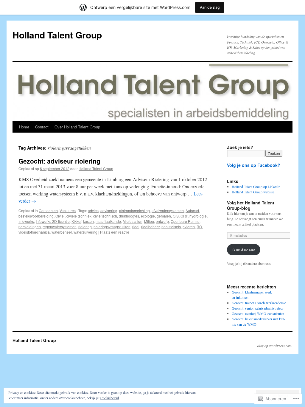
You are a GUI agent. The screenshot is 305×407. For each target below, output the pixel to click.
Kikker (76, 221)
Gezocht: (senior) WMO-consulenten (258, 313)
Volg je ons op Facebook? (253, 165)
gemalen (164, 215)
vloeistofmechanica (34, 231)
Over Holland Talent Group (77, 127)
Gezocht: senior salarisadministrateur (258, 308)
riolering (85, 226)
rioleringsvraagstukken (112, 226)
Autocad (192, 210)
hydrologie (198, 215)
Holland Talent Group (57, 34)
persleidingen (29, 226)
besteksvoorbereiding (36, 215)
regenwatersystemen (60, 226)
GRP (184, 215)
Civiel (60, 215)
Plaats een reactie (114, 231)
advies (93, 210)
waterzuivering (85, 231)
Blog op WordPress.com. (274, 345)
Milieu (149, 221)
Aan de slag (210, 7)
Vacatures (68, 210)
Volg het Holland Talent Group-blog (250, 205)
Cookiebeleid (109, 397)
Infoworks (26, 221)
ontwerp (162, 221)
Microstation (132, 221)
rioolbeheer (150, 226)
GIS (176, 215)
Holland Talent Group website (253, 191)
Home (24, 127)
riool (135, 226)
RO (199, 226)
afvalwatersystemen (168, 210)
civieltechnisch (105, 215)
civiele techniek (78, 215)
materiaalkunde (108, 221)
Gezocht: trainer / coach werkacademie (259, 302)
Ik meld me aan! (243, 249)
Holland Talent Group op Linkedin (256, 186)
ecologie (148, 215)
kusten (88, 221)
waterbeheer (62, 231)
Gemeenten (48, 210)
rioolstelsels (171, 226)
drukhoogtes (129, 215)
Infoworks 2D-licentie (53, 221)
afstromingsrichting (134, 210)
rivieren (189, 226)
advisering (108, 210)
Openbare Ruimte (185, 221)
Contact (42, 127)
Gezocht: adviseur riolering (59, 160)
